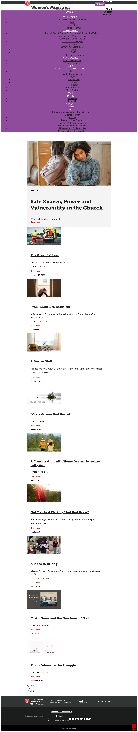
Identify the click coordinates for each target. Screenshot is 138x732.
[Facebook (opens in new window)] (71, 719)
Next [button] (29, 691)
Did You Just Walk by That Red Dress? (60, 512)
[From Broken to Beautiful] (44, 295)
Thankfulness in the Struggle (53, 665)
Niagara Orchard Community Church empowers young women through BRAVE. (66, 572)
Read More (35, 222)
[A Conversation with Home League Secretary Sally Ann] (44, 450)
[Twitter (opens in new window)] (77, 719)
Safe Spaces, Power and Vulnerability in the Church (67, 205)
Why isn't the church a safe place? (47, 219)
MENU (106, 1)
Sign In (78, 4)
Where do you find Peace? (50, 414)
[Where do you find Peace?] (44, 403)
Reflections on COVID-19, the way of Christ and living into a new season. (67, 368)
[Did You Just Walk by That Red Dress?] (44, 501)
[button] (81, 701)
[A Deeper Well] (44, 350)
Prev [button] (32, 685)
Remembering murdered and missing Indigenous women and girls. (63, 519)
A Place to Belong (44, 564)
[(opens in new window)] (52, 702)
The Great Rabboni (45, 255)
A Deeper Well (41, 361)
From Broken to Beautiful (50, 307)
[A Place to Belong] (44, 552)
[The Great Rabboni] (44, 244)
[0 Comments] (133, 728)
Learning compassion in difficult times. (50, 262)
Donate (87, 4)
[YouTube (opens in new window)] (82, 719)
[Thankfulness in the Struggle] (44, 654)
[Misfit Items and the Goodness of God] (44, 607)
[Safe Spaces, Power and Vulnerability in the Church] (69, 184)
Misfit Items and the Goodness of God (60, 618)
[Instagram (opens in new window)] (88, 719)
